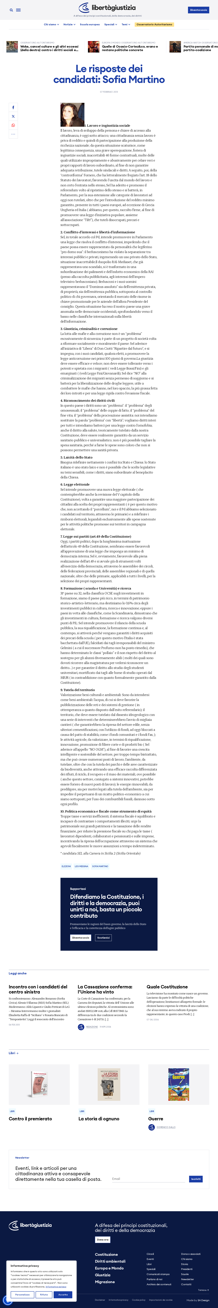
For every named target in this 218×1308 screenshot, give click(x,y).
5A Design (198, 1300)
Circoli (150, 1254)
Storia (184, 1264)
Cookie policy (138, 1300)
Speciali (109, 24)
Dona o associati (190, 1254)
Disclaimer (100, 1300)
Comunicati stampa (158, 1274)
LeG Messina (81, 867)
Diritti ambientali (110, 1261)
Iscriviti (196, 1179)
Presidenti (186, 1269)
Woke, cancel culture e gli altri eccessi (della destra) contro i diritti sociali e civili (32, 50)
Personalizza (22, 1295)
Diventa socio (198, 10)
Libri (12, 1053)
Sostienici (103, 938)
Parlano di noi (154, 1279)
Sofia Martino (100, 867)
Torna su (202, 1290)
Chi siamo (50, 24)
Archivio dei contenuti (159, 1284)
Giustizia (102, 1275)
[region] (41, 1281)
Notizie (68, 24)
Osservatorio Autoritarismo (154, 24)
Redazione (92, 1027)
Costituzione (106, 1255)
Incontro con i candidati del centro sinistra (38, 989)
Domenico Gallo (166, 1127)
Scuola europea (90, 24)
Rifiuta (44, 1295)
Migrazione (105, 1282)
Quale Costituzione (167, 987)
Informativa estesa (56, 1287)
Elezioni (66, 867)
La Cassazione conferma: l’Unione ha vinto (105, 989)
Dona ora (102, 1239)
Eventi (150, 1259)
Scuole (184, 1274)
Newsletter (187, 1279)
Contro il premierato (30, 1119)
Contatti (186, 1284)
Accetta (63, 1295)
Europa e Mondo (109, 1268)
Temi (124, 24)
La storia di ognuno (99, 1119)
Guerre (155, 1119)
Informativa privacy (118, 1300)
